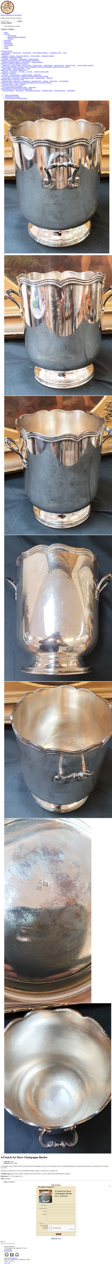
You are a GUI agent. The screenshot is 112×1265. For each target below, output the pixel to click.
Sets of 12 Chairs (69, 65)
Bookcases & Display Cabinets (10, 62)
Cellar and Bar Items (7, 90)
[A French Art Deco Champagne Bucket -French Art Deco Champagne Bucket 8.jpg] (47, 1002)
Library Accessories (36, 62)
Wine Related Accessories (32, 90)
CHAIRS (25, 64)
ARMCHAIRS (5, 54)
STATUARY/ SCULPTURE (9, 86)
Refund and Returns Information (17, 37)
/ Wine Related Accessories (12, 96)
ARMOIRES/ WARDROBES (9, 57)
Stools (15, 84)
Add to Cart (54, 1238)
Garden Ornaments (26, 75)
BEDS (20, 57)
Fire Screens (12, 71)
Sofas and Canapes (7, 84)
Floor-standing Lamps (27, 78)
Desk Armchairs (34, 56)
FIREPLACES (22, 70)
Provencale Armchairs (22, 56)
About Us (7, 34)
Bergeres (11, 56)
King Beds (4, 59)
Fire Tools (28, 71)
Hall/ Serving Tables (17, 68)
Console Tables (6, 68)
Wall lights (48, 78)
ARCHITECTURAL (7, 51)
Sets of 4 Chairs (25, 65)
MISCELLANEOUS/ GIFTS (15, 79)
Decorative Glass (35, 81)
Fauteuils (4, 56)
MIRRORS (4, 79)
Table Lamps (15, 78)
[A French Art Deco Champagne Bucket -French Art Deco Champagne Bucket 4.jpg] (56, 253)
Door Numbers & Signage (39, 52)
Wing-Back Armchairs (47, 56)
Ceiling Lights (5, 78)
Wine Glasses (18, 90)
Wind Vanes (36, 75)
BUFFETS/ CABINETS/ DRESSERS (11, 64)
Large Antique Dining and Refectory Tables (14, 87)
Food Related (70, 90)
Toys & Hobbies (63, 81)
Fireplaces (4, 71)
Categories (4, 29)
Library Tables (25, 62)
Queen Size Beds (32, 59)
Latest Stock (7, 40)
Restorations (7, 42)
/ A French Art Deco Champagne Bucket (15, 98)
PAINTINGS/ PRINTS (7, 82)
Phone (44, 1211)
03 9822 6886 (8, 1249)
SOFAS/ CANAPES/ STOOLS (43, 82)
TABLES (20, 86)
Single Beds (13, 59)
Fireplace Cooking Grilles (41, 71)
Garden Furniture (14, 75)
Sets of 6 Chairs (36, 65)
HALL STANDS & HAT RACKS (10, 76)
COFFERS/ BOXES (23, 67)
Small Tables (31, 87)
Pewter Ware (52, 81)
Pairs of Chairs (15, 65)
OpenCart (14, 1258)
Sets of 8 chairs (47, 65)
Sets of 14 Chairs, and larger (84, 65)
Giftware (44, 81)
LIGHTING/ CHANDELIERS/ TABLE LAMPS (34, 76)
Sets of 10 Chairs (58, 65)
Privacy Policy (7, 1263)
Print (59, 1238)
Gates (63, 52)
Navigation (11, 29)
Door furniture (26, 52)
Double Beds (22, 59)
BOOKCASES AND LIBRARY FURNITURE (26, 60)
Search (20, 21)
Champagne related (46, 90)
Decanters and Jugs (59, 90)
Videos (6, 46)
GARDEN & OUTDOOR (8, 73)
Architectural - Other (54, 52)
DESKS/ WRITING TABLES (9, 70)
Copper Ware (25, 81)
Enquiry (44, 1214)
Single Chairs (5, 65)
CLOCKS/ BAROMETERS (9, 67)
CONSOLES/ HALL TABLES (61, 67)
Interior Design (8, 43)
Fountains (4, 75)
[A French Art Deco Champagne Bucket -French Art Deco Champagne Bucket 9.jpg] (57, 1153)
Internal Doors (16, 52)
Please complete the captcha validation (44, 1227)
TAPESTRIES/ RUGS (7, 89)
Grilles (27, 68)
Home (6, 32)
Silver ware (16, 81)
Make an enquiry (56, 1185)
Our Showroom (12, 35)
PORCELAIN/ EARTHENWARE (24, 82)
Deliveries (10, 38)
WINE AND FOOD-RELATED (23, 89)
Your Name (43, 1205)
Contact (6, 48)
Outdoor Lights (39, 78)
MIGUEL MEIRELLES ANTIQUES (11, 15)
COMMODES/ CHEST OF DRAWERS (40, 67)
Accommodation (8, 45)
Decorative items (6, 81)
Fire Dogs (21, 71)
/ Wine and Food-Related (11, 95)
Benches (22, 84)
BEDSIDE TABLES (6, 60)
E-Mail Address (42, 1208)
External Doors (6, 52)
